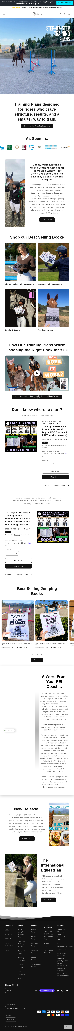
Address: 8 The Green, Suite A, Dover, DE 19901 (61, 934)
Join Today (48, 900)
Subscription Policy (36, 965)
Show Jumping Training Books (18, 284)
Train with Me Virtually (49, 951)
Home (7, 930)
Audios (20, 979)
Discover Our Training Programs (37, 126)
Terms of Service (34, 952)
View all (37, 660)
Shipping (54, 445)
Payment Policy (34, 958)
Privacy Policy (34, 931)
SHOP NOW (47, 220)
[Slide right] (41, 654)
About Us (8, 934)
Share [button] (46, 485)
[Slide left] (33, 654)
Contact (8, 939)
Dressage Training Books (49, 284)
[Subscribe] (36, 990)
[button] (4, 13)
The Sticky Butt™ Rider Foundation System (48, 935)
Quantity (45, 460)
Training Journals (45, 330)
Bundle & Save (11, 330)
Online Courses (47, 945)
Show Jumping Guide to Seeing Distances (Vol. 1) (17, 643)
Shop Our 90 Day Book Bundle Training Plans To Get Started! (37, 397)
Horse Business (21, 973)
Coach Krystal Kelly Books (18, 1026)
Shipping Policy (34, 945)
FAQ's (7, 950)
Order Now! (27, 839)
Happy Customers (9, 944)
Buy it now (55, 477)
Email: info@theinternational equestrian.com (65, 946)
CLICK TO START (64, 3)
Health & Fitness (21, 966)
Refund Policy (34, 938)
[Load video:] (37, 373)
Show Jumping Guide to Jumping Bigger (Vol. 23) (50, 643)
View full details (60, 485)
